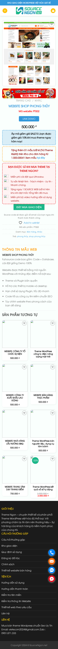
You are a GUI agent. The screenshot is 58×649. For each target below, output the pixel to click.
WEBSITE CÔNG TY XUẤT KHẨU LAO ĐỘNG (15, 398)
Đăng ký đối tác (10, 558)
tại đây (41, 157)
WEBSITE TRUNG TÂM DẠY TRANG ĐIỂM (15, 488)
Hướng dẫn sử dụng (12, 582)
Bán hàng (31, 231)
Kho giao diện (9, 545)
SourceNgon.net (38, 645)
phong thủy (22, 236)
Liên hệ (5, 613)
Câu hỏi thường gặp (13, 539)
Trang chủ (23, 100)
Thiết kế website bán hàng (16, 570)
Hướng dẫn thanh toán (14, 588)
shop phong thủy (37, 236)
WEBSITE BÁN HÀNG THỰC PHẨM (43, 396)
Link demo (29, 118)
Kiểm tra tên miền (11, 594)
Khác (38, 100)
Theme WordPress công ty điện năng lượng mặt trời (43, 354)
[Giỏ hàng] (53, 10)
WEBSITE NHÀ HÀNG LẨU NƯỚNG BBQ (15, 442)
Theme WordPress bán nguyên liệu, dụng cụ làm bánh (43, 443)
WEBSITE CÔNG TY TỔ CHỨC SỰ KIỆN (14, 352)
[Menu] (5, 10)
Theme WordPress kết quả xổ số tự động (43, 488)
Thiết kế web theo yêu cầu (16, 607)
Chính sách (7, 564)
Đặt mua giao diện (29, 207)
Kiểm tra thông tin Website (16, 601)
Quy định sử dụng (11, 551)
